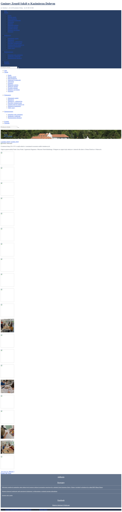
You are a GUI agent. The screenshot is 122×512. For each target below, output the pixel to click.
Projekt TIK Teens (6, 473)
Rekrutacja (11, 40)
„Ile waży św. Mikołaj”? (7, 471)
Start (5, 11)
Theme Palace (43, 509)
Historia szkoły (12, 17)
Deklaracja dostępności (14, 46)
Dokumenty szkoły (13, 38)
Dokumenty (7, 35)
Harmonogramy (8, 52)
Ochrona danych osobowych (16, 45)
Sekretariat (11, 22)
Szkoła (6, 12)
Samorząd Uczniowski (14, 20)
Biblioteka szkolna (13, 25)
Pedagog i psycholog (14, 30)
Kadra (9, 15)
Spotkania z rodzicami (14, 56)
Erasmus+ (10, 23)
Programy (10, 31)
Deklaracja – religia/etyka (15, 41)
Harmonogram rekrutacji (15, 58)
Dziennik (6, 63)
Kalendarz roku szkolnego (15, 55)
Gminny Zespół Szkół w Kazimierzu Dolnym (28, 3)
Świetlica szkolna (13, 28)
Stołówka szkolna (13, 27)
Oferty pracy (11, 48)
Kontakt (6, 62)
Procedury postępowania (15, 43)
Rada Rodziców (12, 19)
